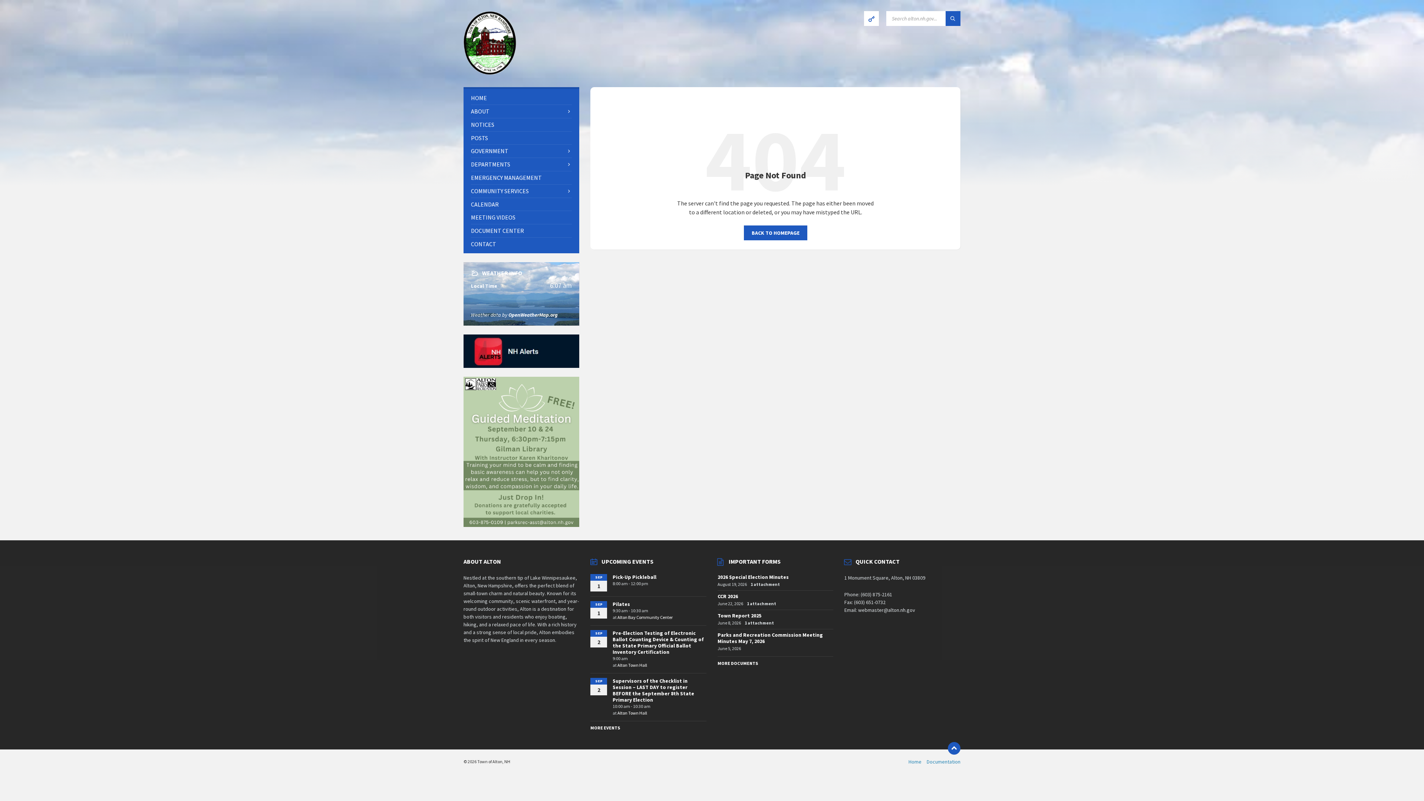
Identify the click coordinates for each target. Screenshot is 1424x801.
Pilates (621, 604)
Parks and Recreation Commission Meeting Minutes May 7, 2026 (770, 638)
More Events (605, 728)
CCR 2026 (728, 596)
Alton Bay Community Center (645, 617)
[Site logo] (490, 72)
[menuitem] (521, 98)
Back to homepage (776, 233)
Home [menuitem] (915, 761)
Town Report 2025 (739, 615)
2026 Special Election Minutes (753, 577)
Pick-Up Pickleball (634, 577)
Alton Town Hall (632, 665)
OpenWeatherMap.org (533, 315)
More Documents (738, 663)
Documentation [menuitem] (943, 761)
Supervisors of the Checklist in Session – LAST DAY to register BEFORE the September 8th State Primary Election (653, 690)
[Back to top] (954, 748)
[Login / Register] (871, 18)
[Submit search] (953, 18)
